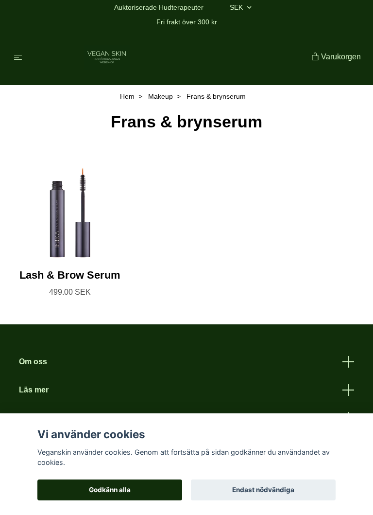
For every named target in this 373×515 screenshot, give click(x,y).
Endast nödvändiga (263, 490)
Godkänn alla (110, 490)
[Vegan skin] (169, 57)
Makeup (160, 96)
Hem (127, 96)
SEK (237, 7)
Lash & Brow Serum (69, 275)
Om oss (33, 361)
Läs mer (34, 390)
